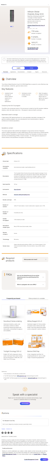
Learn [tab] (18, 68)
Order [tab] (31, 68)
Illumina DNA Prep (33, 351)
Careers (3, 429)
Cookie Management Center (9, 454)
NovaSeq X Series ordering (13, 321)
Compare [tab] (29, 71)
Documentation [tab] (21, 71)
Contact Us (9, 429)
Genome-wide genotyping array (22, 194)
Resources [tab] (44, 71)
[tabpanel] (25, 170)
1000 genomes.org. (21, 375)
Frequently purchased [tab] (13, 298)
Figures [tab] (36, 71)
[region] (25, 454)
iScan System (17, 189)
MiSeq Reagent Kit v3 (34, 321)
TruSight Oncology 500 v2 (12, 351)
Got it (44, 459)
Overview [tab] (5, 71)
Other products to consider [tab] (37, 298)
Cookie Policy (37, 454)
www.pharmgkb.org (32, 378)
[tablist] (25, 68)
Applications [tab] (13, 71)
